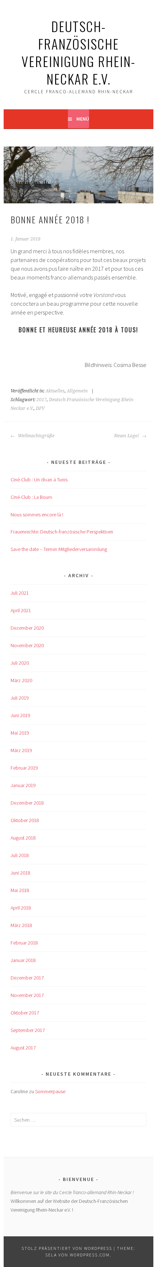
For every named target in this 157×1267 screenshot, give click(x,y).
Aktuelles (55, 391)
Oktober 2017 (25, 1012)
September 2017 (28, 1030)
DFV (40, 408)
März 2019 (21, 750)
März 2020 (21, 680)
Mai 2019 (20, 733)
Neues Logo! (127, 435)
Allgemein (77, 391)
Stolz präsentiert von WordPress (67, 1248)
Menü (82, 119)
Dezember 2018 (27, 802)
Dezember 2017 (27, 977)
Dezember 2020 (27, 628)
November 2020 (27, 645)
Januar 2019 (23, 785)
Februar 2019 (24, 767)
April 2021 (21, 610)
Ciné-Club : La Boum (31, 497)
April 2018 (21, 907)
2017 (42, 399)
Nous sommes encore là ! (37, 514)
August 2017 (23, 1047)
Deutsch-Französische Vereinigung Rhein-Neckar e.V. (78, 52)
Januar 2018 (23, 960)
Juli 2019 (20, 698)
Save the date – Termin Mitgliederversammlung (59, 549)
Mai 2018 (20, 890)
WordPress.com (90, 1255)
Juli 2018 (20, 855)
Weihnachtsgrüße (35, 435)
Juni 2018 (20, 872)
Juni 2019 (20, 715)
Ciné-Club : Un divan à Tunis (39, 479)
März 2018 (21, 925)
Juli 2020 (20, 663)
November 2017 (27, 995)
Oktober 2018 (25, 820)
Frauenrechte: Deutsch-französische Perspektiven (62, 531)
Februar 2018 (24, 942)
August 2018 (23, 837)
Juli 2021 (20, 593)
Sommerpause (50, 1091)
